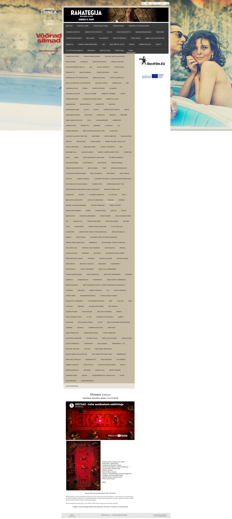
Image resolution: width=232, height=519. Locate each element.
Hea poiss (97, 253)
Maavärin (85, 253)
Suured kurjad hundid (108, 295)
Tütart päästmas (109, 333)
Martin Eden (81, 141)
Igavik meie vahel (89, 147)
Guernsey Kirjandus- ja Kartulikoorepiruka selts (113, 178)
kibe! (110, 301)
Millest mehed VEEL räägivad (76, 354)
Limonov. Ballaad (117, 61)
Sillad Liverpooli (103, 67)
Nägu (124, 194)
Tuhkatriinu (88, 343)
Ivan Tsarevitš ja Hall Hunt (102, 354)
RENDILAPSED (79, 226)
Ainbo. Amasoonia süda (74, 120)
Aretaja (69, 141)
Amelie (126, 109)
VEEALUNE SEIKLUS (118, 232)
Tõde (104, 168)
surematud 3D (91, 359)
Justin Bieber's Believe (96, 301)
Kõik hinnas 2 (113, 306)
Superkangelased (72, 109)
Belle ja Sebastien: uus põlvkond (78, 83)
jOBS (130, 301)
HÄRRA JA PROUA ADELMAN (97, 226)
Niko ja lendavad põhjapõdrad (118, 322)
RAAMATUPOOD (100, 210)
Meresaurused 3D (72, 370)
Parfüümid (96, 136)
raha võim (111, 327)
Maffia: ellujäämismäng (107, 269)
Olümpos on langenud (104, 317)
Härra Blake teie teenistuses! (77, 77)
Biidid (76, 157)
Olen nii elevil (87, 311)
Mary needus (124, 173)
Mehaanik (87, 370)
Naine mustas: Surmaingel (116, 279)
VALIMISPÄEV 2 (115, 264)
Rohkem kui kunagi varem (92, 99)
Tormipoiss (128, 152)
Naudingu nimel (83, 26)
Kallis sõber (102, 343)
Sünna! (88, 210)
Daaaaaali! (84, 61)
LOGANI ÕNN (70, 232)
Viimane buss (116, 83)
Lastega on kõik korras (107, 365)
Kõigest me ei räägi (101, 26)
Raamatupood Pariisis (112, 109)
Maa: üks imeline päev (123, 216)
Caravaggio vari (72, 88)
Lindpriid (69, 327)
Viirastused (119, 50)
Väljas (109, 32)
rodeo (85, 88)
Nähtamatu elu (71, 152)
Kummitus (69, 279)
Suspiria (122, 200)
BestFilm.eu (72, 516)
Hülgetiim (88, 115)
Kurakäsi (128, 274)
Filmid (131, 50)
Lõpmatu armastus (117, 77)
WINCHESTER (70, 216)
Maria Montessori (99, 61)
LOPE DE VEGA (88, 365)
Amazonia (81, 290)
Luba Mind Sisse (71, 375)
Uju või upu (113, 194)
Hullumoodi (103, 38)
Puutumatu (111, 173)
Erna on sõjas (126, 136)
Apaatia (131, 44)
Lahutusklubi (95, 141)
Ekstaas (111, 200)
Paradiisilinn (70, 104)
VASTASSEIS (102, 264)
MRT (127, 83)
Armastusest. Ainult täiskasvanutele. (93, 232)
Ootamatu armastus (96, 194)
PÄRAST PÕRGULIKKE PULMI (75, 242)
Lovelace (69, 306)
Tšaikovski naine (72, 99)
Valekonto (70, 194)
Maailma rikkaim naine (143, 32)
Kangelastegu (127, 338)
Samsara (81, 306)
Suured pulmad (71, 311)
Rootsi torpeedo (119, 38)
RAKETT (158, 44)
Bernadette (70, 72)
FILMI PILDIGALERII (72, 386)
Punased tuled (91, 338)
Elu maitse (109, 125)
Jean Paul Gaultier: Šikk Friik (76, 136)
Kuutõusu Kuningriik (73, 338)
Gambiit (120, 317)
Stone (122, 375)
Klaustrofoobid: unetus (75, 67)
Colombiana (120, 359)
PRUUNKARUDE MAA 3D (87, 295)
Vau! (90, 67)
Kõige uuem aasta (72, 147)
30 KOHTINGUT (71, 269)
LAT (152, 3)
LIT (157, 3)
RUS (142, 3)
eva (67, 221)
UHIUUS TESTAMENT (87, 269)
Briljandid (90, 38)
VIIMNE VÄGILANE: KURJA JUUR (115, 141)
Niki (103, 44)
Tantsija (69, 178)
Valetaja (112, 104)
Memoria (112, 115)
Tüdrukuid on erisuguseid (76, 173)
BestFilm (69, 26)
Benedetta (85, 125)
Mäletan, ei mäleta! (87, 264)
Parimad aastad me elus (74, 168)
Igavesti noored (98, 88)
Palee (116, 72)
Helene (96, 109)
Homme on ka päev (72, 56)
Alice (68, 157)
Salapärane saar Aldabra (114, 253)
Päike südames (105, 216)
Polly (89, 120)
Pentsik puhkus (122, 258)
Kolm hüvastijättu (124, 32)
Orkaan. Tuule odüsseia (91, 248)
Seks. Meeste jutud (117, 44)
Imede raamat (71, 61)
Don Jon (120, 301)
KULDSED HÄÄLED (87, 152)
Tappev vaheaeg (115, 370)
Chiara (122, 93)
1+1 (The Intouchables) (74, 50)
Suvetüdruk (101, 162)
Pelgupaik (69, 322)
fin (167, 3)
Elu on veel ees (117, 226)
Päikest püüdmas (95, 290)
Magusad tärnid (101, 83)
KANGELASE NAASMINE (73, 210)
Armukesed (117, 120)
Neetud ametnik (110, 136)
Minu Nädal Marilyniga (103, 349)
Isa (119, 125)
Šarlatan (123, 115)
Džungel (80, 327)
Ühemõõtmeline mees (74, 38)
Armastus (69, 44)
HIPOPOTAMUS (81, 237)
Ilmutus (113, 210)
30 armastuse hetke (95, 327)
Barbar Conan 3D (72, 365)
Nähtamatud (97, 279)
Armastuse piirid (99, 77)
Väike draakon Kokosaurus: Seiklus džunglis (82, 189)
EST (147, 3)
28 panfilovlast (71, 253)
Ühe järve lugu (71, 248)
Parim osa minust (72, 285)
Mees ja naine (93, 168)
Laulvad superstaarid (74, 274)
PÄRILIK (123, 210)
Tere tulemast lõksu (74, 317)
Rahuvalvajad (110, 248)
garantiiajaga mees (91, 333)
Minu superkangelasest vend (94, 131)
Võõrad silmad (118, 26)
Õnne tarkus (136, 38)
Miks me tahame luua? (112, 189)
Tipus (68, 226)
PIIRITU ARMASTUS (93, 274)
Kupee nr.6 (101, 115)
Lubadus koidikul (83, 178)
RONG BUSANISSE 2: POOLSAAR (93, 157)
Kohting (87, 349)
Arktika (81, 194)
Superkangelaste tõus (115, 184)
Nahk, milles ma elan (73, 359)
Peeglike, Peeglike (72, 349)
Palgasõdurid (71, 380)
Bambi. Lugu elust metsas (154, 38)
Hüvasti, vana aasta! (108, 147)
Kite (107, 290)
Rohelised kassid (111, 221)
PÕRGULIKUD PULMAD (109, 338)
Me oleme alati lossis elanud (76, 184)
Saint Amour (70, 264)
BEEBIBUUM (93, 242)
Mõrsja (122, 248)
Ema (121, 147)
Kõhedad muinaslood (119, 168)
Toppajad (69, 290)
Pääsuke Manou (117, 162)
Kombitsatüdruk (103, 72)
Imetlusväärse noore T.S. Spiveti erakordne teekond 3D (104, 285)
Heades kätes (97, 184)
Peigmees (91, 258)
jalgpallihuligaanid (96, 306)
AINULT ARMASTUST (72, 333)
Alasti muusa (119, 67)
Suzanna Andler (102, 120)
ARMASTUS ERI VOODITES (93, 32)
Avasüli (68, 237)
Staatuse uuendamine (87, 216)
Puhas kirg (114, 131)
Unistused (160, 32)
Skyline (84, 375)
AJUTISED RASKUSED (98, 205)
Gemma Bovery (83, 279)
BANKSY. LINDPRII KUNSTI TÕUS (108, 152)
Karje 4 (123, 365)
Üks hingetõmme (72, 162)
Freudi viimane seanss (92, 56)
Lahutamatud (88, 162)
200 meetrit (100, 104)
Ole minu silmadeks (116, 157)
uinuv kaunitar (106, 359)
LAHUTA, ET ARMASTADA (95, 200)
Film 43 (100, 322)
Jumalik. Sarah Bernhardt (87, 44)
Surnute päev (71, 125)
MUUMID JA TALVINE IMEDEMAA (76, 205)
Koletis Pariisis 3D (72, 343)
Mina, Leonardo (96, 173)
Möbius (119, 311)
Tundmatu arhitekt (73, 32)
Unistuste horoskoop (112, 274)
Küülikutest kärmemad (74, 301)
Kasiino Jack (99, 370)
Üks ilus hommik (90, 93)
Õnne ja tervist (115, 205)
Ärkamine (96, 125)
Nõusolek (91, 50)
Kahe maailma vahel (73, 115)
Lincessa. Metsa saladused (115, 56)
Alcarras (112, 88)
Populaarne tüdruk (85, 322)
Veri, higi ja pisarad (104, 311)
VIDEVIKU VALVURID (105, 258)
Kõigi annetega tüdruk (74, 258)
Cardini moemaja (72, 131)
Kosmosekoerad (87, 380)
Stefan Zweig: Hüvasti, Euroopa (113, 242)
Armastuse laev (145, 44)
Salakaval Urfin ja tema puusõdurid (103, 237)
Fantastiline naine (94, 221)
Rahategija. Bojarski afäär (139, 26)
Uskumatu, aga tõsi (73, 93)
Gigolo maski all (120, 290)
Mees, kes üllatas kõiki (74, 200)
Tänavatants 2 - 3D (118, 343)
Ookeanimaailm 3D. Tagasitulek (103, 375)
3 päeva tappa (70, 295)
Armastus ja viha (112, 99)
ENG (161, 3)
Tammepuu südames (108, 93)
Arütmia (126, 221)
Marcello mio (105, 50)
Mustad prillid (85, 104)
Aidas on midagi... (86, 72)
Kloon (86, 109)
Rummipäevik (121, 354)
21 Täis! (88, 317)
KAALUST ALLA (77, 221)
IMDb (104, 482)
